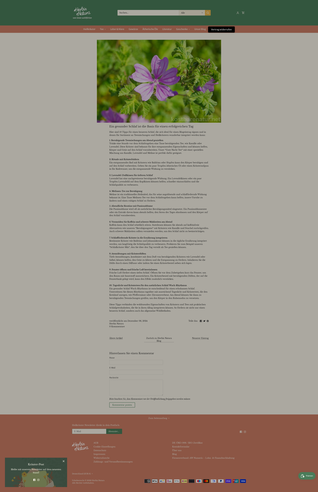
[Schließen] (63, 461)
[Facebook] (34, 479)
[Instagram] (38, 479)
